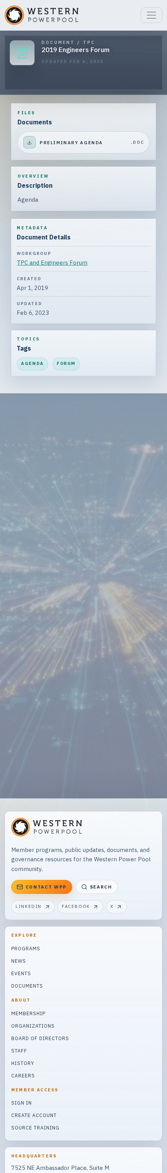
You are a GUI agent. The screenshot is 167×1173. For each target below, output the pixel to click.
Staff (19, 1050)
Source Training (35, 1127)
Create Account (34, 1115)
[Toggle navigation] (151, 15)
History (22, 1063)
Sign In (21, 1103)
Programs (25, 948)
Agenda (32, 363)
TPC (89, 42)
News (18, 961)
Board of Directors (40, 1038)
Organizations (33, 1026)
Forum (66, 363)
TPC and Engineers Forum (52, 262)
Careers (23, 1075)
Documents (27, 986)
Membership (28, 1013)
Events (21, 973)
